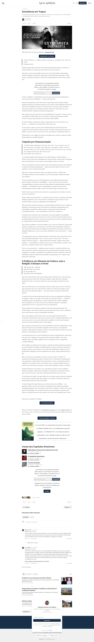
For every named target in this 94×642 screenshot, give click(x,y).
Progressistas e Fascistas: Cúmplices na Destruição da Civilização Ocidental (39, 589)
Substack (41, 639)
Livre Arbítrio (31, 451)
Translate (25, 9)
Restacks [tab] (32, 517)
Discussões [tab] (35, 574)
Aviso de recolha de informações (54, 625)
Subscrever (82, 3)
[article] (47, 581)
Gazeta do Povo (49, 52)
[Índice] (1, 321)
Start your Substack (42, 635)
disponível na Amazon (49, 410)
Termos (50, 632)
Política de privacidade (47, 626)
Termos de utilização (55, 623)
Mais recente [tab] (29, 574)
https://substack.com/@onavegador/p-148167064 (37, 561)
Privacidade (45, 632)
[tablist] (28, 517)
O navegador (28, 547)
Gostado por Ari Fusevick (31, 531)
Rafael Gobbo (28, 529)
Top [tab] (23, 574)
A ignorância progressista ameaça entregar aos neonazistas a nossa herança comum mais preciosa (40, 593)
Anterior (27, 507)
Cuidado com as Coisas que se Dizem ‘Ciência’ (36, 578)
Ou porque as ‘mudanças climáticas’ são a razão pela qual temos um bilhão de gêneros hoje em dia (40, 580)
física (67, 410)
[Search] (73, 3)
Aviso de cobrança (57, 632)
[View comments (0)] (35, 584)
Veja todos (25, 611)
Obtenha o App (53, 635)
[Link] (20, 142)
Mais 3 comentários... (26, 567)
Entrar (90, 3)
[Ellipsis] (71, 530)
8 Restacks (38, 497)
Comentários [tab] (26, 517)
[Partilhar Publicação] (76, 3)
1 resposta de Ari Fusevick (32, 542)
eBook (63, 410)
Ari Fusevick (28, 18)
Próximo (67, 507)
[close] (60, 601)
